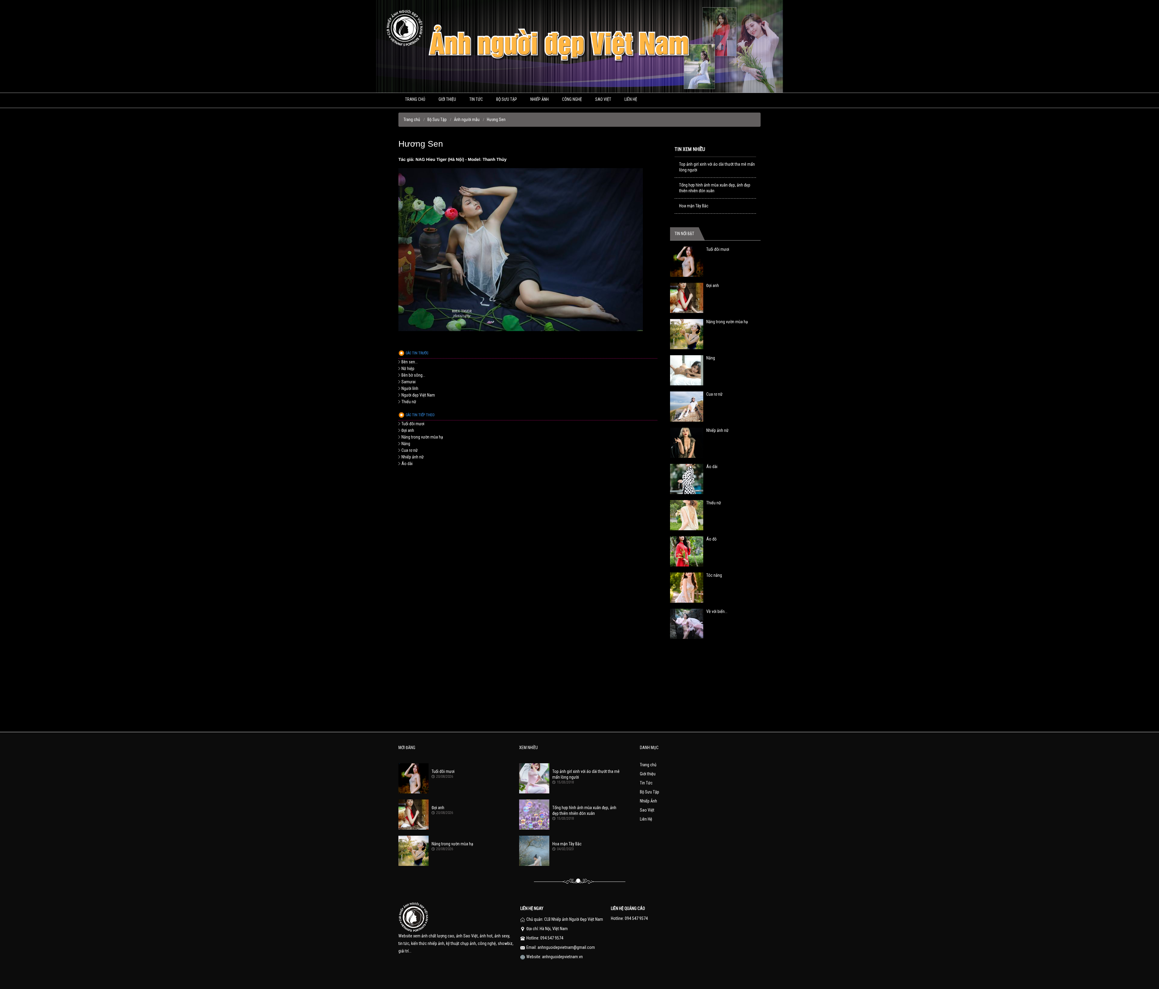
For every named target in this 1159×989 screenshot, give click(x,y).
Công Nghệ (572, 99)
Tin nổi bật (684, 233)
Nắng (405, 443)
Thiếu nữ (408, 401)
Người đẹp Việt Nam (418, 395)
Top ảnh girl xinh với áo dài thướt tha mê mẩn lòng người (717, 167)
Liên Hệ (630, 99)
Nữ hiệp (407, 368)
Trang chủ (412, 119)
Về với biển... (716, 611)
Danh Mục (649, 747)
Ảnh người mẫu (467, 119)
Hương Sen (496, 119)
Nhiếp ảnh (539, 99)
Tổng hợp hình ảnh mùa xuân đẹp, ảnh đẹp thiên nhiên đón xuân (714, 188)
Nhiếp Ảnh (648, 801)
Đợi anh (407, 430)
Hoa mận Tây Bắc (693, 205)
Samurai (408, 381)
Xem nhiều (528, 747)
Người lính (409, 388)
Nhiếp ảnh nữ (412, 457)
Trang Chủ (415, 99)
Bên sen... (409, 361)
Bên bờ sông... (413, 375)
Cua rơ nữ (409, 450)
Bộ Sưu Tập (506, 99)
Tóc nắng (714, 575)
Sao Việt (603, 99)
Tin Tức (476, 99)
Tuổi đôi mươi (412, 423)
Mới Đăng (406, 747)
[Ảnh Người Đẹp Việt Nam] (579, 91)
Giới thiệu (447, 99)
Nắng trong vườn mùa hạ (422, 437)
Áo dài (407, 463)
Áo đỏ (711, 539)
